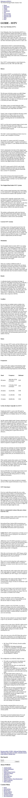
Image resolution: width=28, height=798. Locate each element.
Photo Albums (7, 781)
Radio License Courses (9, 772)
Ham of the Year (8, 776)
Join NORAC (7, 777)
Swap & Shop (7, 13)
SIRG (5, 18)
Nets (5, 12)
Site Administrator (8, 796)
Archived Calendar (8, 794)
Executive (6, 770)
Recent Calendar (8, 791)
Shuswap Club (7, 15)
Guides (5, 9)
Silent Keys (6, 774)
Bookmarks (6, 6)
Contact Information (9, 769)
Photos (5, 8)
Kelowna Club (7, 16)
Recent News (7, 790)
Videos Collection (8, 780)
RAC (5, 19)
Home (5, 5)
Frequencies (7, 11)
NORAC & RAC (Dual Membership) (13, 779)
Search (2, 760)
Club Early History (8, 773)
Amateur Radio (7, 767)
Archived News (8, 793)
